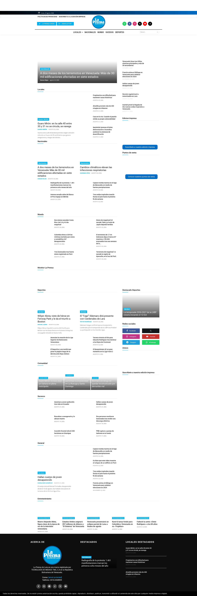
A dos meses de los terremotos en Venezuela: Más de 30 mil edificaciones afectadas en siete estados (56, 171)
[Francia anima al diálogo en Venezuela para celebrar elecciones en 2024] (151, 75)
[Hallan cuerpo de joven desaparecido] (151, 86)
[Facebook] (130, 24)
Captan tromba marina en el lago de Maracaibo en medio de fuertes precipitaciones (105, 185)
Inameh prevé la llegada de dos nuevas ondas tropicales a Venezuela (133, 107)
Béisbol (41, 312)
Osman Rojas (44, 80)
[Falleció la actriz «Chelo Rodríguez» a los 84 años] (148, 511)
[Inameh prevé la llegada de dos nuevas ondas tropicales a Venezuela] (151, 107)
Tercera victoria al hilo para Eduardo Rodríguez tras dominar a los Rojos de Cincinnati (104, 340)
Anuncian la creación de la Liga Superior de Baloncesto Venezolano (62, 340)
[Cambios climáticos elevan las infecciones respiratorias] (98, 155)
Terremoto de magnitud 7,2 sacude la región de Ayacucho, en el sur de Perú (106, 254)
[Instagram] (135, 24)
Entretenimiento (44, 499)
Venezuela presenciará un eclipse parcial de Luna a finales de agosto (98, 524)
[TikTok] (55, 586)
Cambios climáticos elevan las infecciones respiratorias (96, 169)
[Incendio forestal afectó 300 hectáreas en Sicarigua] (45, 435)
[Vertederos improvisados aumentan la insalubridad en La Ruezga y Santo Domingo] (77, 379)
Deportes (42, 290)
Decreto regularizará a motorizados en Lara (130, 95)
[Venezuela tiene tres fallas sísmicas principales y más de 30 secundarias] (151, 64)
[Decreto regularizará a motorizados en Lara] (151, 97)
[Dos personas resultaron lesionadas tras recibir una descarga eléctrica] (87, 420)
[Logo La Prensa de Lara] (98, 22)
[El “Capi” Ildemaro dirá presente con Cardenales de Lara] (98, 304)
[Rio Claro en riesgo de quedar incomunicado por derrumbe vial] (104, 379)
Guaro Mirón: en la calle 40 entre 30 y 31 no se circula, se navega (55, 125)
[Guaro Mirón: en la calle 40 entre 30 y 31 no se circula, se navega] (56, 107)
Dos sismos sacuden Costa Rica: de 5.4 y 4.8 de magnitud (64, 222)
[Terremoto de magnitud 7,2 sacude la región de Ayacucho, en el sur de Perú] (87, 256)
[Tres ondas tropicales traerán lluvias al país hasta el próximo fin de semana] (85, 197)
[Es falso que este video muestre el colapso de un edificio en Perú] (85, 463)
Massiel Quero (42, 324)
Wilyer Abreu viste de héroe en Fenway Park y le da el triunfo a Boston (54, 319)
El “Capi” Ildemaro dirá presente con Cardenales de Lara (96, 317)
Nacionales (45, 69)
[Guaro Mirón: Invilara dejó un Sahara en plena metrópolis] (51, 379)
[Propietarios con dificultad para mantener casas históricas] (85, 98)
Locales (41, 89)
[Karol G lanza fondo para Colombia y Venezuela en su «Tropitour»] (123, 511)
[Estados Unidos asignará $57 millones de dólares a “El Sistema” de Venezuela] (73, 511)
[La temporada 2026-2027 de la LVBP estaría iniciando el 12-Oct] (140, 306)
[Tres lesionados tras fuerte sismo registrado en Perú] (45, 256)
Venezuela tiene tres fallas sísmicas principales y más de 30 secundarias (133, 63)
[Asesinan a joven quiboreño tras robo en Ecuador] (45, 406)
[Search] (157, 32)
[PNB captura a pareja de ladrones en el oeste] (87, 435)
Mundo (41, 214)
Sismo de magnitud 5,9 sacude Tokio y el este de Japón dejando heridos (105, 222)
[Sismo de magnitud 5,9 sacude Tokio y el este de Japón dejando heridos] (87, 224)
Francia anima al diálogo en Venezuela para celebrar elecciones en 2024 (132, 74)
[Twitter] (140, 24)
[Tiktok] (150, 24)
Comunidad (43, 363)
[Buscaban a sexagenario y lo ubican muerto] (45, 420)
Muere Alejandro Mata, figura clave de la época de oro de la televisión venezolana (49, 525)
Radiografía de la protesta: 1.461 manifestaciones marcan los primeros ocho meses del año (62, 185)
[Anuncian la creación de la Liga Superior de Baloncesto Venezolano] (43, 340)
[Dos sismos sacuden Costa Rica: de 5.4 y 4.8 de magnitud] (45, 224)
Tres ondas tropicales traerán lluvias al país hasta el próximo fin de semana (104, 197)
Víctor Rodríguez (86, 322)
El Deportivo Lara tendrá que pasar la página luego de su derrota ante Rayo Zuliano (61, 351)
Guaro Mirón (43, 119)
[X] (150, 330)
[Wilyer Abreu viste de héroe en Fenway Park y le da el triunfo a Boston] (56, 304)
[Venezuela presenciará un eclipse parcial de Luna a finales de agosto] (98, 511)
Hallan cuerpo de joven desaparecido (130, 84)
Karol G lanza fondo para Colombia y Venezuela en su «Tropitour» (122, 524)
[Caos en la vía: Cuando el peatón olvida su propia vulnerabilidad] (85, 119)
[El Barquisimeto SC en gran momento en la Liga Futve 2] (85, 352)
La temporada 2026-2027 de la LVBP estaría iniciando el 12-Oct (140, 313)
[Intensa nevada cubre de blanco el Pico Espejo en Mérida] (43, 197)
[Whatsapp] (124, 24)
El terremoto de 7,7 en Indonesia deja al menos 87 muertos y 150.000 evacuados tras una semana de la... (106, 239)
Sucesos (41, 396)
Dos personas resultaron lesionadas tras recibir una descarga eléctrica (105, 419)
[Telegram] (49, 586)
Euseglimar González (45, 483)
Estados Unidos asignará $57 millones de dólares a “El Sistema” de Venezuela (73, 524)
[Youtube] (145, 24)
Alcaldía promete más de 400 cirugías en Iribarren (136, 573)
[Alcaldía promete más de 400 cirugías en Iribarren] (85, 109)
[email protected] (55, 577)
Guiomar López (85, 173)
